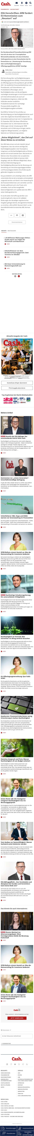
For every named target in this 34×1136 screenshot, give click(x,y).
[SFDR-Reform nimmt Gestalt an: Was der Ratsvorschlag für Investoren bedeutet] (17, 541)
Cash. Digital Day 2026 (7, 1106)
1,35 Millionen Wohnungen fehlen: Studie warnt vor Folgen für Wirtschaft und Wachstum (17, 239)
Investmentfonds (6, 1077)
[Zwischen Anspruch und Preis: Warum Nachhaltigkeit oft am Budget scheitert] (17, 748)
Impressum (21, 1083)
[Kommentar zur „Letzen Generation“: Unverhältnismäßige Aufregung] (17, 467)
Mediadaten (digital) (24, 1087)
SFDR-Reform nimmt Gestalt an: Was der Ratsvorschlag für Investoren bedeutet (16, 553)
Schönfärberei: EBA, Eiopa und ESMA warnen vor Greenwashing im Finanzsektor (17, 517)
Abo (19, 1073)
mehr (8, 244)
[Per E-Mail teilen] (22, 215)
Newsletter (21, 1091)
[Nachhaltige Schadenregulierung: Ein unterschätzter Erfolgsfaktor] (17, 584)
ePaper (20, 1075)
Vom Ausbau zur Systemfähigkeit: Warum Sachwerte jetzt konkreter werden (16, 843)
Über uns (20, 1093)
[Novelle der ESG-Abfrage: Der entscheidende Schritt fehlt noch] (17, 425)
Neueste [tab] (3, 230)
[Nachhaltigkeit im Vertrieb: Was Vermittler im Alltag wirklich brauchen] (17, 625)
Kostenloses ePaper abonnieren (17, 383)
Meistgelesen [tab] (12, 230)
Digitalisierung (5, 1083)
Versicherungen (5, 1073)
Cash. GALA (4, 1110)
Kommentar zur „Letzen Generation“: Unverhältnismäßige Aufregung (15, 479)
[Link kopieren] (11, 215)
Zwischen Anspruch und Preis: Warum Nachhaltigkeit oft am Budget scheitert (15, 760)
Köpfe (2, 1087)
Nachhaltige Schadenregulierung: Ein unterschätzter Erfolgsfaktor (16, 596)
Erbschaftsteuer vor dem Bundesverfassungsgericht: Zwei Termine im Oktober (17, 252)
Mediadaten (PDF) (23, 1089)
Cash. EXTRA (4, 1101)
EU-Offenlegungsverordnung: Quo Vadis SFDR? (15, 677)
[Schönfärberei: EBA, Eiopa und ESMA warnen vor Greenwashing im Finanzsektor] (17, 505)
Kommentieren (17, 222)
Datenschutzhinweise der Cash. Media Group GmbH (25, 1079)
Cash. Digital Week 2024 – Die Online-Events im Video (15, 1108)
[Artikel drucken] (17, 215)
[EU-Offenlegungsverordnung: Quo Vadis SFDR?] (17, 665)
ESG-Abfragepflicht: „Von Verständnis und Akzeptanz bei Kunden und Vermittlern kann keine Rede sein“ (16, 884)
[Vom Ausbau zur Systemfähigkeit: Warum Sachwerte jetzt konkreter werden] (17, 831)
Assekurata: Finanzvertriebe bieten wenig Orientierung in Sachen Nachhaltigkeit (16, 717)
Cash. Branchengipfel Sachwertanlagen (12, 1112)
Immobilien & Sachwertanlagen (6, 1079)
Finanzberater (5, 1075)
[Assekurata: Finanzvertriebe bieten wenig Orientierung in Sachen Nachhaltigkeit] (17, 705)
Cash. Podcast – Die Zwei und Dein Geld (12, 1116)
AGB (19, 1077)
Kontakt (20, 1085)
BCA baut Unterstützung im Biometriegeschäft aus (15, 265)
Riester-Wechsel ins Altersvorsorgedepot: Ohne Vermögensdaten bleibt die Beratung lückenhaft (14, 935)
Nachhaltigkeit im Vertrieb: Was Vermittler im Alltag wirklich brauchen (15, 637)
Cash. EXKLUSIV (5, 1103)
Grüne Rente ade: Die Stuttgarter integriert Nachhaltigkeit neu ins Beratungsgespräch (13, 800)
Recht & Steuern (5, 1085)
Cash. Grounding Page (24, 1095)
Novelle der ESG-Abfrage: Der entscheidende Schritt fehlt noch (14, 437)
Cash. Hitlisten (5, 1114)
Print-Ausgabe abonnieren (17, 388)
